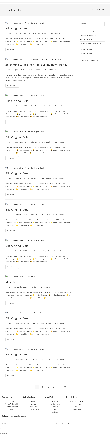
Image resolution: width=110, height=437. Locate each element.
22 (65, 387)
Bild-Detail (32, 33)
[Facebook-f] (58, 417)
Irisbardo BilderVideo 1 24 (88, 36)
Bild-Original (42, 33)
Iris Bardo (101, 9)
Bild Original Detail (17, 28)
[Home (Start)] (91, 9)
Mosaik (10, 282)
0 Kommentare (56, 33)
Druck (30, 70)
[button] (55, 2)
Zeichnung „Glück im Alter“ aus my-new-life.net (36, 64)
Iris (9, 33)
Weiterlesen (13, 49)
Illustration (37, 70)
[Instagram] (64, 417)
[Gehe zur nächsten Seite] (70, 387)
